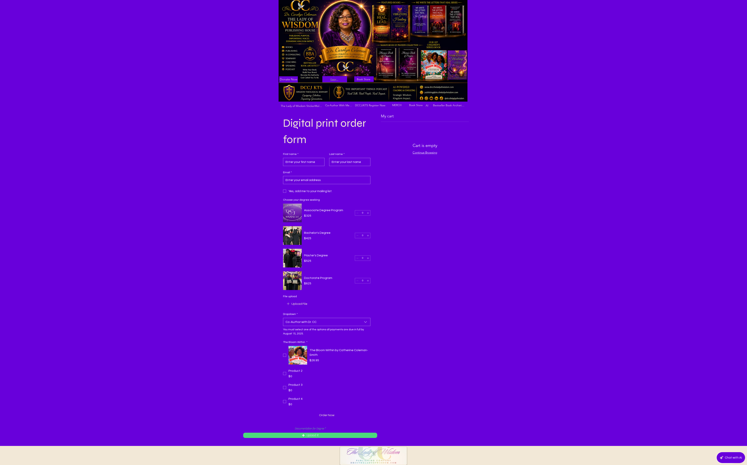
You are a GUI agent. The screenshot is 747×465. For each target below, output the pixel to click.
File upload (290, 296)
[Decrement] (357, 212)
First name (290, 154)
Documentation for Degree (309, 428)
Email (287, 172)
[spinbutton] (363, 212)
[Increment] (368, 212)
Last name (337, 154)
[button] (310, 435)
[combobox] (326, 322)
